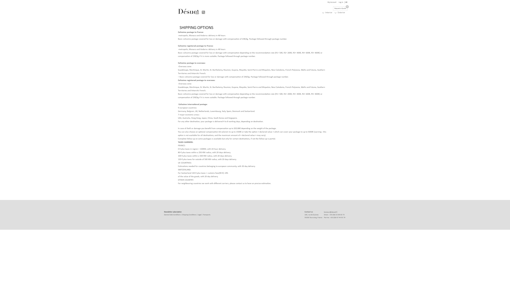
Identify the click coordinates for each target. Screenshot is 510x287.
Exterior (341, 13)
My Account (332, 2)
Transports (206, 215)
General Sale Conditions (172, 215)
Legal (199, 215)
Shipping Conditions (189, 215)
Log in (341, 2)
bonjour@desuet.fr (330, 212)
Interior (328, 13)
